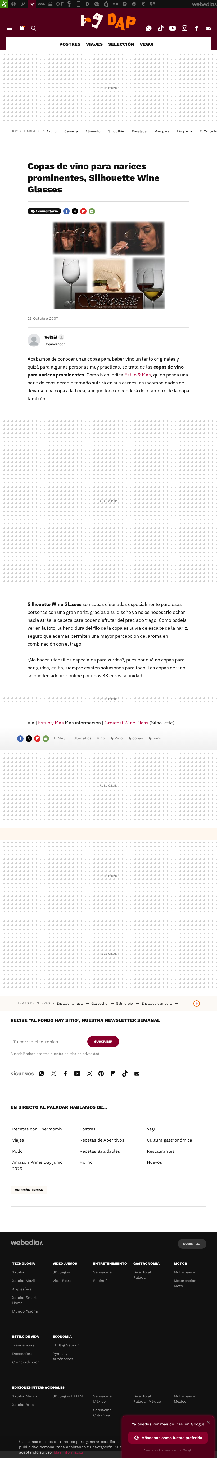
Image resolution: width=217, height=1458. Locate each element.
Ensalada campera (157, 1003)
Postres (87, 1129)
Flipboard (83, 211)
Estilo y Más (51, 723)
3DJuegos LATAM (68, 1396)
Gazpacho (99, 1003)
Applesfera (22, 1289)
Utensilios (82, 738)
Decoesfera (22, 1353)
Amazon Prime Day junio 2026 (37, 1165)
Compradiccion (26, 1362)
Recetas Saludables (100, 1151)
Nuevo (21, 28)
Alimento (93, 131)
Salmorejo (125, 1003)
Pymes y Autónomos (63, 1356)
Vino (101, 738)
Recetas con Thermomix (37, 1129)
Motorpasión (185, 1272)
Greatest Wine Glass (126, 723)
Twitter (75, 211)
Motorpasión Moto (185, 1283)
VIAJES (94, 44)
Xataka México (25, 1396)
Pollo (17, 1151)
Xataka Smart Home (24, 1300)
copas (137, 738)
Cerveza (71, 131)
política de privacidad (81, 1054)
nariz (157, 738)
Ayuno (51, 131)
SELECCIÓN (121, 44)
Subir (188, 1244)
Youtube (172, 28)
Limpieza (184, 131)
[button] (53, 337)
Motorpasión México (185, 1399)
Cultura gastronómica (169, 1140)
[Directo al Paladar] (108, 21)
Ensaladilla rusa (70, 1003)
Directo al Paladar (142, 1275)
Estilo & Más (137, 375)
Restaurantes (160, 1151)
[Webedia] (27, 1242)
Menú (10, 28)
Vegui (152, 1129)
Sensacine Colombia (102, 1412)
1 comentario (47, 211)
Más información (69, 1452)
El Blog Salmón (66, 1345)
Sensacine (102, 1272)
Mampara (161, 131)
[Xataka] (4, 4)
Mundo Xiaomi (25, 1311)
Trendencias (23, 1345)
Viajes (18, 1140)
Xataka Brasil (24, 1404)
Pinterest (101, 1073)
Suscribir (103, 1041)
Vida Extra (62, 1280)
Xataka (18, 1272)
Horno (86, 1162)
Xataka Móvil (23, 1280)
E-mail (208, 28)
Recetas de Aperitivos (102, 1140)
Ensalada (139, 131)
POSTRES (69, 44)
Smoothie (116, 131)
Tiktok (160, 28)
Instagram (184, 28)
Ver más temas (29, 1190)
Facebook (196, 28)
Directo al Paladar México (147, 1399)
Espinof (100, 1280)
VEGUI (147, 44)
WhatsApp (148, 28)
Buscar (33, 28)
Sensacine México (102, 1399)
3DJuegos (61, 1272)
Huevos (154, 1162)
